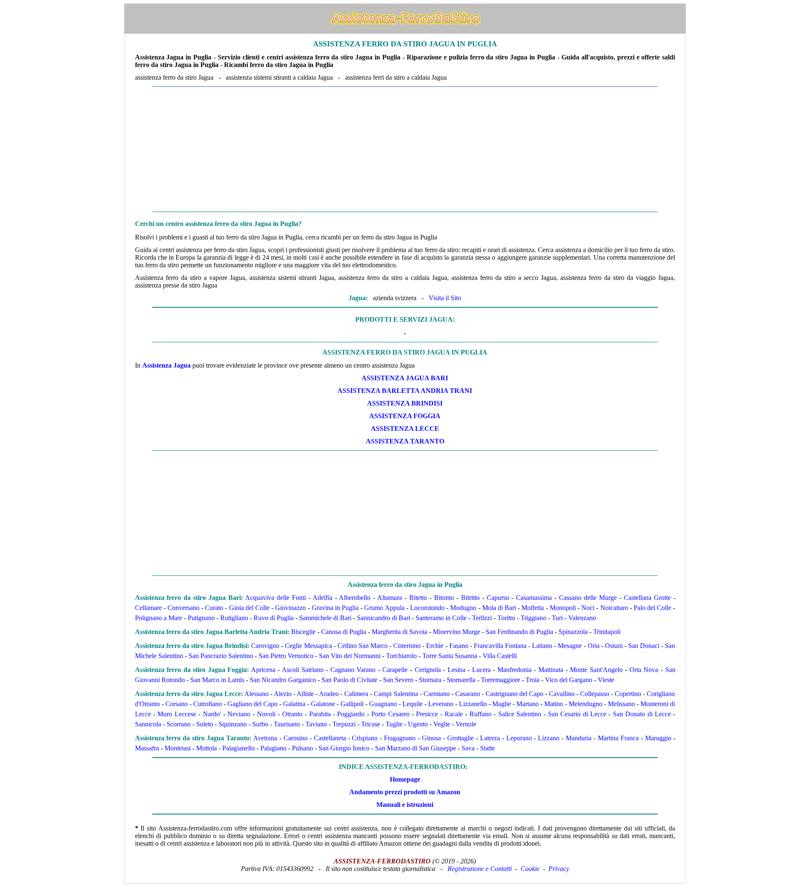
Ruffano (480, 714)
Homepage (405, 779)
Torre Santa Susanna (449, 655)
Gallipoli (352, 703)
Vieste (606, 679)
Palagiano (273, 748)
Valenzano (582, 617)
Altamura (389, 597)
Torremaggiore (500, 679)
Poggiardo (350, 714)
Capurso (498, 597)
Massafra (147, 748)
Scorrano (179, 724)
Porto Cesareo (390, 714)
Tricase (370, 724)
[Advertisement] (405, 149)
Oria (593, 645)
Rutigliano (234, 617)
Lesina (456, 669)
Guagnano (383, 703)
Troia (533, 679)
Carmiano (437, 693)
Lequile (412, 703)
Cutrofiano (207, 703)
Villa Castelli (500, 655)
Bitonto (444, 597)
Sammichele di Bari (325, 617)
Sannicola (148, 724)
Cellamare (148, 607)
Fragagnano (400, 738)
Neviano (238, 714)
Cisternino (407, 645)
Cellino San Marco (363, 645)
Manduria (578, 738)
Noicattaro (614, 607)
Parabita (320, 714)
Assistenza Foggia (404, 415)
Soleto (204, 724)
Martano (527, 703)
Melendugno (585, 703)
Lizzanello (473, 703)
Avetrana (265, 738)
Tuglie (394, 724)
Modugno (463, 607)
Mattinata (550, 669)
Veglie (441, 724)
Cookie (530, 868)
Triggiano (533, 617)
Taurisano (287, 724)
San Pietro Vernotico (286, 655)
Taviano (316, 724)
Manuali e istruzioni (404, 804)
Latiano (542, 645)
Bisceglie (303, 631)
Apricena (263, 669)
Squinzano (233, 724)
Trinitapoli (607, 631)
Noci (587, 607)
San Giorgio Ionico (344, 748)
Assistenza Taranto (405, 441)
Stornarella (461, 679)
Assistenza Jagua (166, 365)
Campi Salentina (396, 693)
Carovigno (265, 645)
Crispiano (365, 738)
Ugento (418, 724)
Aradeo (329, 693)
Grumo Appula (384, 607)
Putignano (201, 617)
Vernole (466, 724)
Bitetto (418, 597)
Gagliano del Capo (252, 703)
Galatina (294, 703)
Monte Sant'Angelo (596, 669)
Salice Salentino (519, 714)
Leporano (519, 738)
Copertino (628, 693)
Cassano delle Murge (588, 597)
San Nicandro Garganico (283, 679)
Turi (557, 617)
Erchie (434, 645)
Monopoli (563, 607)
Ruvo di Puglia (274, 617)
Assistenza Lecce (405, 428)
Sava (468, 748)
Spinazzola (573, 631)
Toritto (506, 617)
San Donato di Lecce (642, 714)
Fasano (458, 645)
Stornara (430, 679)
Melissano (621, 703)
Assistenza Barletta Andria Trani (405, 390)
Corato (214, 607)
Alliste (305, 693)
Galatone (323, 703)
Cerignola (428, 669)
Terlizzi (482, 617)
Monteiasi (178, 748)
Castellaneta (330, 738)
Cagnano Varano (353, 669)
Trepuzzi (344, 724)
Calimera (356, 693)
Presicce (427, 714)
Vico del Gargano (568, 679)
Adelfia (322, 597)
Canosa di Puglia (343, 631)
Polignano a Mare (158, 617)
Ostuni (614, 645)
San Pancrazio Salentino (221, 655)
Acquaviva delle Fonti (275, 597)
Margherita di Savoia (399, 631)
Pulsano (302, 748)
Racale (454, 714)
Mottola (206, 748)
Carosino (296, 738)
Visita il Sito (445, 297)
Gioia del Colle (249, 607)
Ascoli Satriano (303, 669)
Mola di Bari (499, 607)
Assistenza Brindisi (405, 403)
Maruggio (658, 738)
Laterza (490, 738)
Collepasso (594, 693)
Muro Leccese (176, 714)
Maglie (501, 703)
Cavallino (562, 693)
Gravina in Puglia (335, 607)
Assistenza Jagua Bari (405, 378)
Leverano (441, 703)
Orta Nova (644, 669)
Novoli (266, 714)
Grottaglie (460, 738)
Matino (553, 703)
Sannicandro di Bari (383, 617)
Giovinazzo (290, 607)
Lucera (481, 669)
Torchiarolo (401, 655)
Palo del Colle (652, 607)
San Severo (398, 679)
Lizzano (548, 738)
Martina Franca (618, 738)
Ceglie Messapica (308, 645)
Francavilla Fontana (500, 645)
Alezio (283, 693)
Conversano (183, 607)
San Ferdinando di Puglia (519, 631)
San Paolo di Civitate (349, 679)
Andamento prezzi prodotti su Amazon (404, 792)
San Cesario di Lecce (577, 714)
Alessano (256, 693)
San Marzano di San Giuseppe (415, 748)
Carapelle (395, 669)
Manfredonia (514, 669)
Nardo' (212, 714)
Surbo (260, 724)
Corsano (176, 703)
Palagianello (238, 748)
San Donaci (643, 645)
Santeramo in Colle (441, 617)
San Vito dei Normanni (350, 655)
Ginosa (431, 738)
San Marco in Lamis (217, 679)
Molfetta (532, 607)
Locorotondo (427, 607)
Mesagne (570, 645)
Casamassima (534, 597)
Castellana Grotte (647, 597)
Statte (487, 748)
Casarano (467, 693)
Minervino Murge (456, 631)
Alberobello (354, 597)
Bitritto (470, 597)
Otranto (292, 714)
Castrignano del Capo (514, 693)
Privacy (558, 868)
